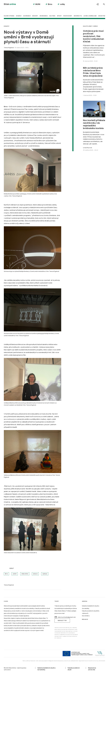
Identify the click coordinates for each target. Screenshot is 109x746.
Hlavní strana (9, 16)
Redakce (85, 619)
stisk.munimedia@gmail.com (65, 617)
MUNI (36, 4)
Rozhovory (67, 16)
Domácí (19, 16)
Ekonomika (44, 16)
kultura (35, 574)
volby (61, 4)
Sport (59, 16)
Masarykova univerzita (92, 669)
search (104, 4)
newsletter (62, 620)
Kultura (52, 16)
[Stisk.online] (10, 4)
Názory (35, 16)
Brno (49, 4)
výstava (44, 574)
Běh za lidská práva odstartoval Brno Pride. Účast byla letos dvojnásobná (93, 71)
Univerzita (78, 16)
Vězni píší (101, 16)
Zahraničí (27, 16)
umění (15, 574)
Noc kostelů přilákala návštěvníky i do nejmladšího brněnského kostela (94, 124)
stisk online (24, 574)
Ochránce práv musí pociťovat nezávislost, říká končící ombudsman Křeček (93, 36)
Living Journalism (90, 16)
